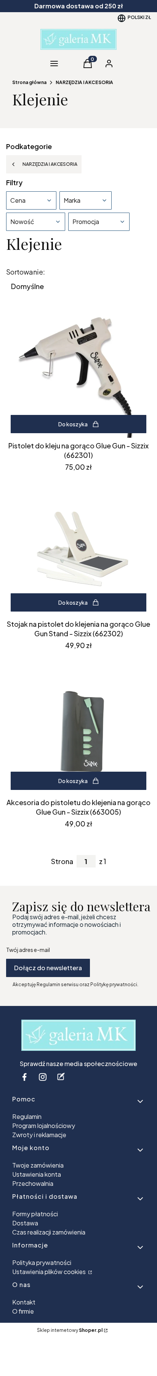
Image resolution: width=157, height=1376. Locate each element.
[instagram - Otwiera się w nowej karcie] (42, 1077)
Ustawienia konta (36, 1174)
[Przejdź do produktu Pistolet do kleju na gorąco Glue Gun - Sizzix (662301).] (78, 371)
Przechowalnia (32, 1183)
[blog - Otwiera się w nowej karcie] (61, 1077)
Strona (62, 861)
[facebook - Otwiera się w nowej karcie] (24, 1077)
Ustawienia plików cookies (49, 1272)
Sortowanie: (25, 272)
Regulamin (27, 1116)
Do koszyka (73, 424)
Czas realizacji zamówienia (48, 1232)
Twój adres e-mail (28, 950)
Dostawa (25, 1223)
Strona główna (29, 82)
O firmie (23, 1311)
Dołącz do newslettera (48, 968)
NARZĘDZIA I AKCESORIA (84, 82)
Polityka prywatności (41, 1262)
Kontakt (23, 1302)
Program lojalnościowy (43, 1126)
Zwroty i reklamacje (39, 1135)
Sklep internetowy (70, 1330)
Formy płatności (35, 1214)
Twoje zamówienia (38, 1165)
